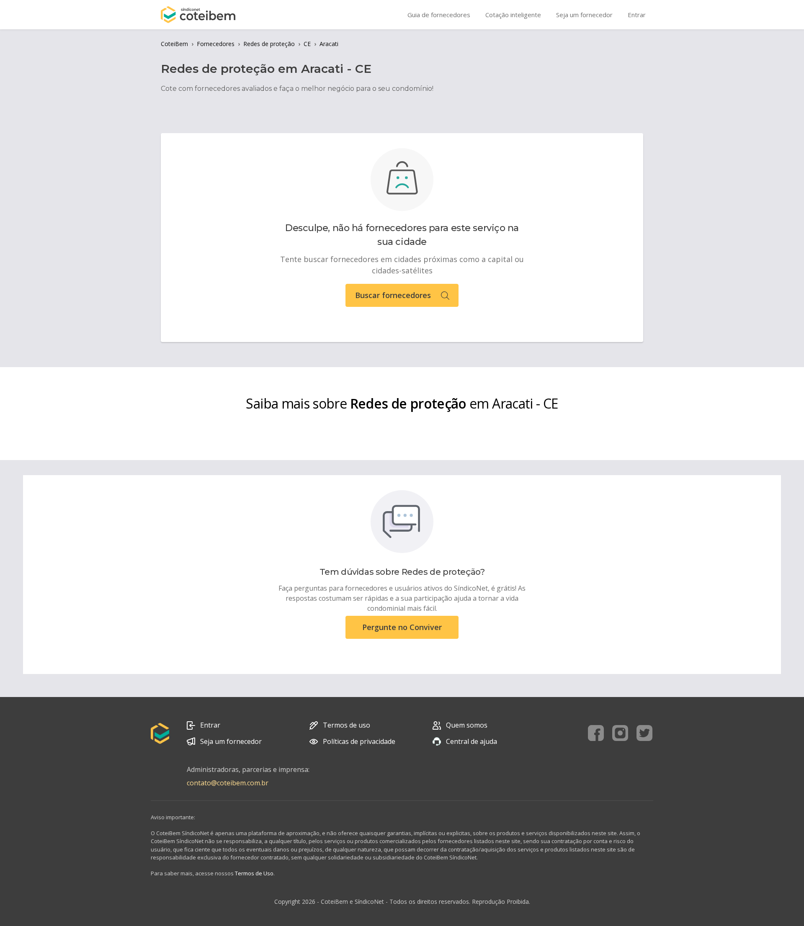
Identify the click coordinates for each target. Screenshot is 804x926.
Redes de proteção (269, 44)
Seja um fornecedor (231, 741)
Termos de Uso (254, 873)
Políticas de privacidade (359, 741)
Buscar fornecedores (393, 295)
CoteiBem (174, 44)
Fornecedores (215, 44)
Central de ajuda (471, 741)
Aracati (329, 44)
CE (307, 44)
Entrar (210, 725)
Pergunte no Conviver (402, 627)
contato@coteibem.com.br (227, 782)
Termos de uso (346, 725)
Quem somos (466, 725)
